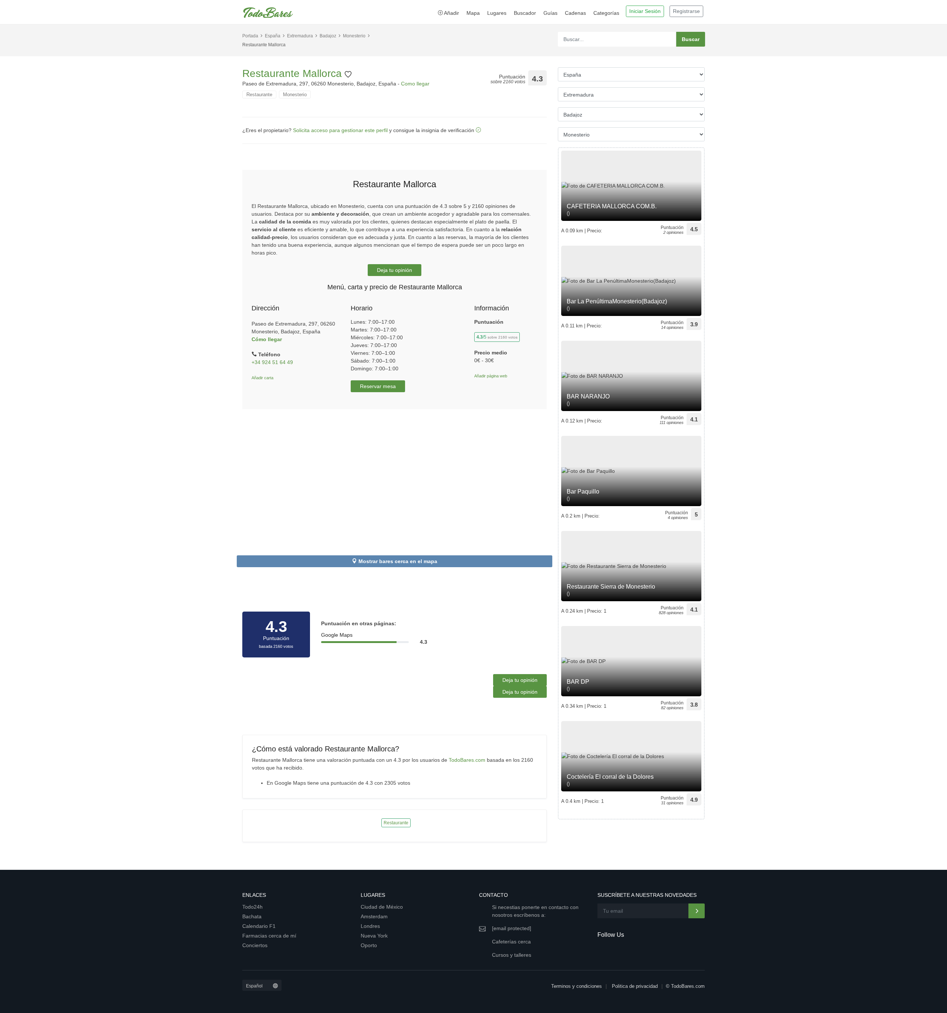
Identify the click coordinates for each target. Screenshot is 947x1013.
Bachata (252, 916)
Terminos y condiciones (576, 986)
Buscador (525, 13)
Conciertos (254, 945)
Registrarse (686, 11)
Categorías (606, 13)
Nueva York (374, 936)
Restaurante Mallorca (293, 73)
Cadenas (575, 13)
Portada (250, 35)
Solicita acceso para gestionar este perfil (340, 130)
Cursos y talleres (511, 955)
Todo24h (252, 907)
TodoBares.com (467, 760)
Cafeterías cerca (511, 942)
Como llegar (415, 84)
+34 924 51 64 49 (272, 362)
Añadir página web (490, 376)
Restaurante (259, 94)
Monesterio (354, 35)
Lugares (496, 13)
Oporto (369, 945)
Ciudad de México (382, 907)
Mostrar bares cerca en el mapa (397, 561)
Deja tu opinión (394, 270)
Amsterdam (374, 916)
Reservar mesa (378, 386)
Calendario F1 (259, 926)
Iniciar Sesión (645, 11)
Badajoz (328, 35)
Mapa (473, 13)
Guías (550, 13)
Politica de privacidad (635, 986)
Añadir (451, 13)
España (272, 35)
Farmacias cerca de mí (269, 936)
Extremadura (300, 35)
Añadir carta (262, 378)
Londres (370, 926)
